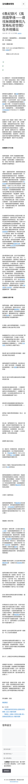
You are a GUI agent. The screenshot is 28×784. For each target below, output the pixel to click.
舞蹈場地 (18, 485)
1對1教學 (22, 279)
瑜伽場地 (5, 231)
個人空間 (13, 455)
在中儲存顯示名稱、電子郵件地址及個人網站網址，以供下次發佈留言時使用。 (14, 764)
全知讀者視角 (8, 4)
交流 (8, 467)
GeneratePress (14, 781)
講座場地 (5, 563)
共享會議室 (5, 110)
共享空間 (9, 287)
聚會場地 (10, 453)
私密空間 (13, 245)
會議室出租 (16, 243)
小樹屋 (7, 50)
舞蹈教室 (17, 309)
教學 (7, 315)
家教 (17, 94)
